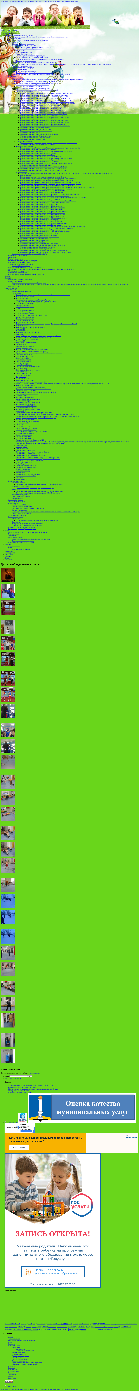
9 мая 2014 (19, 334)
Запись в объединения (15, 500)
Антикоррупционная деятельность (23, 44)
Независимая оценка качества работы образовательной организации (42, 59)
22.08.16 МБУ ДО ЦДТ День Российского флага (31, 315)
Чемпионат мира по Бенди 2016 (26, 476)
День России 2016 (22, 372)
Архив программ (25, 175)
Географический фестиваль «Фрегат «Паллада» (31, 351)
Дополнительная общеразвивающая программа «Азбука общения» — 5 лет (44, 97)
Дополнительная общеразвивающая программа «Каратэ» (38, 149)
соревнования (8, 1329)
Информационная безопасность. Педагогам (22, 542)
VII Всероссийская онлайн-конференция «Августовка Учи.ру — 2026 (30, 1085)
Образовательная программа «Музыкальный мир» (36, 136)
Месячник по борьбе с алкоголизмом (28, 409)
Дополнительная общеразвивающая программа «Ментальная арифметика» (44, 223)
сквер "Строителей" (113, 1327)
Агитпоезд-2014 (21, 341)
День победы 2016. (22, 363)
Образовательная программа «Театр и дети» (30, 86)
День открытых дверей (23, 360)
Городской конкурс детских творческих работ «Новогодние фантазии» (39, 353)
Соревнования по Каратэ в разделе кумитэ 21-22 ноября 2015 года (37, 457)
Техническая (16, 489)
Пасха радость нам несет (24, 435)
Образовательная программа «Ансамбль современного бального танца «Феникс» (46, 252)
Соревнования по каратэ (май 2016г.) (28, 453)
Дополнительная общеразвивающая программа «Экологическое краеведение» (45, 231)
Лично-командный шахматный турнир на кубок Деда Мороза (36, 392)
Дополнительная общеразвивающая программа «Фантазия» (39, 204)
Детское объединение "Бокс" (25, 1351)
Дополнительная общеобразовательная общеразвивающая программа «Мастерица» (46, 185)
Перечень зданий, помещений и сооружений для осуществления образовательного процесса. (38, 37)
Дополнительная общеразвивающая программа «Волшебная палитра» (42, 213)
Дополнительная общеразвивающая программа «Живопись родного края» (44, 218)
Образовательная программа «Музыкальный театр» (32, 85)
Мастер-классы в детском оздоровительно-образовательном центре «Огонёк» (33, 1089)
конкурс (21, 1326)
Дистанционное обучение (16, 501)
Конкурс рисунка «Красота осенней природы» (31, 387)
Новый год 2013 (21, 424)
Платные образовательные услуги (19, 262)
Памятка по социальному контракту (20, 1092)
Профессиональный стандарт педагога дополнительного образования (34, 62)
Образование (12, 76)
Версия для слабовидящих (13, 1078)
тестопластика (57, 1329)
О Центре (8, 278)
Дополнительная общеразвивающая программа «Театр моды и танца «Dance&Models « (48, 201)
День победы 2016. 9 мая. (24, 365)
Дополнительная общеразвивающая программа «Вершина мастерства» (42, 208)
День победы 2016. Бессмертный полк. (28, 366)
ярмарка (115, 1329)
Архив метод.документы (20, 78)
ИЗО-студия (57, 1324)
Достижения (9, 554)
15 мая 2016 (19, 308)
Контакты (8, 556)
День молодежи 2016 (22, 358)
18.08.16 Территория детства (25, 313)
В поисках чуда (21, 344)
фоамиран (89, 1329)
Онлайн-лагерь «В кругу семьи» (22, 506)
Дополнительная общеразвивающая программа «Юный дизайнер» (41, 206)
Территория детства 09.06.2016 (26, 465)
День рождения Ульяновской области (28, 370)
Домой (10, 1337)
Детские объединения (15, 481)
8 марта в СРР (20, 329)
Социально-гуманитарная (20, 486)
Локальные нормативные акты (22, 52)
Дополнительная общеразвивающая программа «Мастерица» (39, 220)
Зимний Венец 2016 (22, 378)
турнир (65, 1329)
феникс (71, 1329)
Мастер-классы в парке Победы (18, 1091)
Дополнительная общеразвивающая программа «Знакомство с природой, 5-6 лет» (46, 100)
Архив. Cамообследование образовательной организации (34, 73)
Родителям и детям (11, 288)
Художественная (17, 498)
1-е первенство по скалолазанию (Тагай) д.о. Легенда (33, 300)
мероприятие (52, 1327)
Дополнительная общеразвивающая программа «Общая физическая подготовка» (46, 151)
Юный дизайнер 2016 (23, 479)
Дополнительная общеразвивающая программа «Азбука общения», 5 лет (43, 114)
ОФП (10, 547)
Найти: (7, 1076)
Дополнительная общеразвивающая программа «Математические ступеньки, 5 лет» (47, 102)
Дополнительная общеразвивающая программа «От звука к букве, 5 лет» (43, 105)
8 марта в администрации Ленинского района (30, 327)
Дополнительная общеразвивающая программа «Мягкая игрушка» (41, 192)
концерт (28, 1327)
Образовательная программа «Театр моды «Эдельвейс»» (38, 247)
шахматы (100, 1329)
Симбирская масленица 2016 (25, 450)
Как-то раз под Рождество (24, 380)
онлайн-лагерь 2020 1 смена (21, 505)
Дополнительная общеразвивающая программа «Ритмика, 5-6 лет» (41, 110)
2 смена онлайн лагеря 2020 (21, 549)
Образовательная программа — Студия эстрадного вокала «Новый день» (43, 250)
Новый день (71, 1324)
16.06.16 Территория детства (25, 312)
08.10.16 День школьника (24, 298)
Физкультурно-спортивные (24, 146)
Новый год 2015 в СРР (23, 426)
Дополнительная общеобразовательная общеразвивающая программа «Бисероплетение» (48, 179)
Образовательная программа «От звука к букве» (35, 138)
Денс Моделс (31, 1324)
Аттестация (12, 535)
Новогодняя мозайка (22, 423)
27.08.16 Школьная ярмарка (25, 319)
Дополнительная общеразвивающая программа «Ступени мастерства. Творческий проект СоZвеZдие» (53, 197)
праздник (89, 1326)
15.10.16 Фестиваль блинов (25, 310)
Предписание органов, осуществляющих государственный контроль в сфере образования (41, 74)
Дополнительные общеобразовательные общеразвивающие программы (35, 83)
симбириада (105, 1327)
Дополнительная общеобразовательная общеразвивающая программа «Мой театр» (46, 180)
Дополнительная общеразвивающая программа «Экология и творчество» (39, 484)
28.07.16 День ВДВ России (24, 320)
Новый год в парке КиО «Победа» (27, 428)
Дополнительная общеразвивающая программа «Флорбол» (39, 153)
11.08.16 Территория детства (25, 303)
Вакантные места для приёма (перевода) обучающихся (25, 267)
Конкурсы (8, 544)
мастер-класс (42, 1327)
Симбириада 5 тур (22, 448)
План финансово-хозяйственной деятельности (27, 49)
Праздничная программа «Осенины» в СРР (30, 440)
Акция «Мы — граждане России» (27, 342)
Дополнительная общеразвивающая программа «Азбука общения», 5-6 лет (36, 81)
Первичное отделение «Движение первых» (22, 529)
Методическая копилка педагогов (23, 541)
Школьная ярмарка (109, 1323)
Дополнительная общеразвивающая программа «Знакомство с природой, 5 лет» (45, 98)
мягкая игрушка (62, 1327)
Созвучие (78, 1324)
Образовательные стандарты (17, 255)
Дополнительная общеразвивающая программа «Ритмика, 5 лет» (41, 108)
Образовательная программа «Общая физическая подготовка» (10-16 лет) (43, 167)
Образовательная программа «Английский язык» (35, 129)
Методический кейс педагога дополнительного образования (27, 532)
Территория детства (97, 1324)
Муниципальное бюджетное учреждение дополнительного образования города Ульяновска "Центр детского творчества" (40, 1)
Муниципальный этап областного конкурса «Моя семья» (34, 413)
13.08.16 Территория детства (25, 307)
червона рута (95, 1329)
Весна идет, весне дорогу (24, 348)
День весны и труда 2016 (24, 354)
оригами (80, 1327)
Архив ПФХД (20, 50)
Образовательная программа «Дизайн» (32, 242)
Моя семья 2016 (21, 411)
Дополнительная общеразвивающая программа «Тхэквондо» (39, 161)
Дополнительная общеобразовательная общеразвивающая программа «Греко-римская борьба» (50, 148)
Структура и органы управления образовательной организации (28, 40)
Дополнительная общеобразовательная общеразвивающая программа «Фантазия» (46, 189)
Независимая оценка (15, 281)
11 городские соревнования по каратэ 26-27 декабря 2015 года (36, 301)
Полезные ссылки (14, 286)
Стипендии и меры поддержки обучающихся (22, 261)
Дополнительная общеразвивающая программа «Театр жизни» (40, 199)
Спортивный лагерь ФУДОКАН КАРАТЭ (29, 460)
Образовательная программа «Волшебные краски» (36, 131)
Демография (16, 522)
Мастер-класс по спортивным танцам (28, 402)
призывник (98, 1327)
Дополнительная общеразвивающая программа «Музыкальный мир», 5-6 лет (44, 122)
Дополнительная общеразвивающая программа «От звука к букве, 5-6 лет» (44, 107)
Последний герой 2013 (23, 436)
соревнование (124, 1326)
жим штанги (123, 1323)
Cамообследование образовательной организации (32, 57)
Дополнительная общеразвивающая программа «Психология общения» (43, 124)
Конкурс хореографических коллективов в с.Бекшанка (33, 389)
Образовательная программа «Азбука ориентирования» (38, 144)
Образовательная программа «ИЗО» (31, 132)
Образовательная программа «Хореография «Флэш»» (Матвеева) (37, 90)
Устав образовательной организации (24, 45)
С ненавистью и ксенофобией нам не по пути (27, 525)
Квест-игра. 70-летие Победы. (25, 385)
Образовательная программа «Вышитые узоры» (35, 238)
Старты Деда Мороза (22, 464)
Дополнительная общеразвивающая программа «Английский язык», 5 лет (44, 115)
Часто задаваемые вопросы (17, 515)
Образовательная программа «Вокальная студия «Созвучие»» (39, 237)
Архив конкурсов (14, 546)
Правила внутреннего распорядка (23, 68)
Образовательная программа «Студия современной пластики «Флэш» (42, 245)
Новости (7, 276)
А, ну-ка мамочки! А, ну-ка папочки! (28, 339)
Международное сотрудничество (19, 271)
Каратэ (64, 1323)
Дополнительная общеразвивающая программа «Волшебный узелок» (42, 216)
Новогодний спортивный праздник (27, 421)
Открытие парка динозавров (25, 433)
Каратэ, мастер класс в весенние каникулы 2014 (31, 382)
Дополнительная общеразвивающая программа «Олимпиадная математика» (44, 95)
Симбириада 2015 (21, 447)
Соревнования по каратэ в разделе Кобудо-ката (31, 455)
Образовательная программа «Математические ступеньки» (39, 134)
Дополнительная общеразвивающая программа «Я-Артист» (39, 235)
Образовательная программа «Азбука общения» (35, 127)
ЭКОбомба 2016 (21, 477)
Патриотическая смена (19, 510)
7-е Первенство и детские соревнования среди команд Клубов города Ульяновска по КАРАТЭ (46, 324)
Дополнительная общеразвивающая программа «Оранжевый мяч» (41, 160)
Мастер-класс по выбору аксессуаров (28, 399)
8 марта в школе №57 (23, 331)
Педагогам (8, 530)
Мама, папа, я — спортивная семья (27, 394)
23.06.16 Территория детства (25, 317)
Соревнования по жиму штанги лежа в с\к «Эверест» (33, 452)
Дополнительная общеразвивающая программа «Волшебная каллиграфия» (44, 211)
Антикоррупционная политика (26, 61)
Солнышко (85, 1324)
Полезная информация (15, 517)
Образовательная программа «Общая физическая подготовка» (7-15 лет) (43, 170)
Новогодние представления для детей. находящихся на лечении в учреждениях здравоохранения (47, 416)
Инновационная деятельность (18, 272)
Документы (12, 42)
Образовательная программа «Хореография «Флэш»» (33, 88)
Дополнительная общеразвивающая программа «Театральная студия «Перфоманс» (46, 228)
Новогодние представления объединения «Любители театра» (36, 418)
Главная (7, 33)
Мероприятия (16, 293)
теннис (49, 1329)
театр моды (43, 1329)
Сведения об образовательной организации (19, 35)
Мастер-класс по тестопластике (26, 404)
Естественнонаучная (18, 483)
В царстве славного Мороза (25, 346)
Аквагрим (23, 1324)
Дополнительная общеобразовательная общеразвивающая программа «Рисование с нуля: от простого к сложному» (57, 187)
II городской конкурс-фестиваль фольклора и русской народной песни (38, 336)
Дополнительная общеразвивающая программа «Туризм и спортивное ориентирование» (48, 143)
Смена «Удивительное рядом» (21, 513)
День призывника (21, 368)
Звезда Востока (21, 377)
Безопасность (16, 518)
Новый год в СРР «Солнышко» (26, 430)
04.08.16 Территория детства (25, 296)
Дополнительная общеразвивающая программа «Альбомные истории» (42, 190)
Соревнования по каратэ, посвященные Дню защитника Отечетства (38, 459)
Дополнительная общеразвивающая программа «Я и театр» (39, 233)
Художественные (21, 172)
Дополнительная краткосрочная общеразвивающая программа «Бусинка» (43, 177)
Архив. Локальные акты (24, 54)
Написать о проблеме (19, 1147)
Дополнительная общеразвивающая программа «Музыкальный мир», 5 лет (44, 120)
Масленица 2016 (21, 395)
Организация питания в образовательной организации (26, 274)
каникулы (8, 1327)
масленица (34, 1327)
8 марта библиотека (22, 325)
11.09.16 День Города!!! (23, 305)
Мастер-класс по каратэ (23, 401)
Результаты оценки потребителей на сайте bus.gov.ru (29, 283)
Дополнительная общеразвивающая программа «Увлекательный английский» (45, 126)
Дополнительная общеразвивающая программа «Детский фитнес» (41, 156)
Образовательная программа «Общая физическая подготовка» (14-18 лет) (43, 168)
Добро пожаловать (14, 1339)
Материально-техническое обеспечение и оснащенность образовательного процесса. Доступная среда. (41, 269)
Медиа (7, 558)
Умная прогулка (21, 472)
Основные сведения (14, 38)
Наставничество (13, 534)
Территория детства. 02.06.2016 (26, 467)
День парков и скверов (23, 361)
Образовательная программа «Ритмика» (32, 139)
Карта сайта (8, 559)
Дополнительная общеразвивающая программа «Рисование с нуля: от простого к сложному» (50, 194)
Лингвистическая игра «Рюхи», (26, 390)
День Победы (40, 1324)
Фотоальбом (12, 290)
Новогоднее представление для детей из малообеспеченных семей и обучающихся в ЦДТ (45, 414)
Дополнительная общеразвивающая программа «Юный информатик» (38, 493)
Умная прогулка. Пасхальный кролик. (28, 474)
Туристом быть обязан (23, 469)
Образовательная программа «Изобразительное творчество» (39, 243)
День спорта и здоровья (23, 375)
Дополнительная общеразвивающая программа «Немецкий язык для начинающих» (46, 93)
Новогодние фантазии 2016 (25, 419)
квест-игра (14, 1327)
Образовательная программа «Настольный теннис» (36, 165)
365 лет (7, 1324)
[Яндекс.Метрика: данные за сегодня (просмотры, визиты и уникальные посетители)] (11, 1386)
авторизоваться (34, 1073)
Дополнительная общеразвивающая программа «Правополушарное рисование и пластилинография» (52, 226)
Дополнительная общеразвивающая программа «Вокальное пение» (41, 209)
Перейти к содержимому (9, 30)
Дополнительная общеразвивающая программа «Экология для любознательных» (46, 163)
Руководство (12, 257)
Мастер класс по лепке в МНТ (25, 397)
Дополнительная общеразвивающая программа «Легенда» (38, 119)
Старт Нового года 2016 (23, 462)
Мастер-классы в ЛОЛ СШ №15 (26, 406)
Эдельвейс (117, 1324)
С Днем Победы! (21, 445)
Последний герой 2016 (23, 438)
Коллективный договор (19, 69)
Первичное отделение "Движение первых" (26, 1364)
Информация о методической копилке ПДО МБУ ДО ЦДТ (31, 539)
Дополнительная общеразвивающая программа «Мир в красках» (40, 225)
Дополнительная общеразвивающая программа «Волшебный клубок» (42, 214)
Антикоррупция (10, 553)
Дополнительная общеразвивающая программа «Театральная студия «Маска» (45, 202)
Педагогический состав (16, 259)
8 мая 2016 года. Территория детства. (28, 332)
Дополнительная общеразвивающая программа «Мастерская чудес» (41, 221)
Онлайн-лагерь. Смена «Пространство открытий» (28, 508)
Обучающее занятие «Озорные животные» (22, 1087)
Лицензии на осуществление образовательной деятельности (31, 47)
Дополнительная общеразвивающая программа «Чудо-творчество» (41, 230)
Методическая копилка (15, 537)
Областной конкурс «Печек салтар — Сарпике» (31, 431)
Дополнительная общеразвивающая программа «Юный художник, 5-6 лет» (44, 112)
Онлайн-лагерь (13, 503)
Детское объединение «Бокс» (21, 291)
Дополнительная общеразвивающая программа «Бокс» (37, 155)
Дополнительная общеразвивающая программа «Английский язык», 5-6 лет (44, 117)
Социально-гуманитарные (24, 91)
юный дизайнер (108, 1329)
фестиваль (78, 1329)
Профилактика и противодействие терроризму (23, 527)
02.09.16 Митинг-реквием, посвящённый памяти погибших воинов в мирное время (43, 295)
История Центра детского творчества (20, 279)
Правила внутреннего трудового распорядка (30, 56)
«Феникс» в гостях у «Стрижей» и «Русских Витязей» (33, 337)
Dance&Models (14, 1324)
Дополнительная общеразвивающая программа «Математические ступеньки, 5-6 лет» (47, 103)
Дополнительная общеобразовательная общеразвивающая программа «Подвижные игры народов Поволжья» (47, 79)
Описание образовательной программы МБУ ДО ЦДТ (29, 254)
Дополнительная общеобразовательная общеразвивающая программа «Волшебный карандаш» (50, 182)
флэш (83, 1329)
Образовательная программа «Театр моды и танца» (36, 249)
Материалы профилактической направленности (27, 524)
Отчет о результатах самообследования (24, 71)
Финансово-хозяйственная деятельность (21, 264)
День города (50, 1324)
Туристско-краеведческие (24, 141)
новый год (72, 1327)
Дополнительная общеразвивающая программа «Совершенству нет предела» (44, 196)
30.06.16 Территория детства (25, 322)
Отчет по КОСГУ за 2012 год (21, 266)
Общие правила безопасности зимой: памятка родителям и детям (37, 520)
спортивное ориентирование (25, 1329)
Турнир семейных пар (23, 471)
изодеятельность (131, 1324)
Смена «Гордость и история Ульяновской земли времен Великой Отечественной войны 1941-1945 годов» (46, 512)
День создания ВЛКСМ (23, 373)
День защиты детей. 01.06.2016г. (26, 356)
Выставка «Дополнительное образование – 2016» (32, 349)
